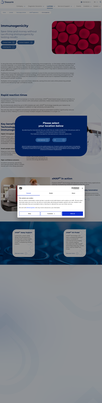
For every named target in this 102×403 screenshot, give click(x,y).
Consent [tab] (28, 193)
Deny (29, 213)
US (55, 140)
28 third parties (30, 207)
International (41, 140)
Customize (50, 213)
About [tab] (73, 193)
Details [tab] (51, 193)
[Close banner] (82, 188)
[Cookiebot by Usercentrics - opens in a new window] (72, 188)
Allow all (72, 213)
